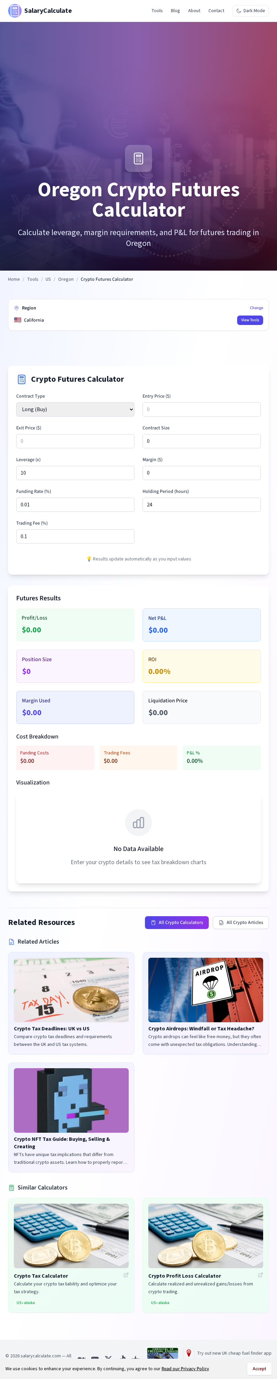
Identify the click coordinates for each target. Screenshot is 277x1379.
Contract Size (156, 428)
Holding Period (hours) (166, 491)
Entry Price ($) (157, 396)
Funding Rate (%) (33, 491)
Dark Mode (254, 10)
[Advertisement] (138, 94)
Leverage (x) (28, 459)
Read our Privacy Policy (185, 1368)
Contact (216, 10)
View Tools (250, 320)
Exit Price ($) (28, 428)
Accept (259, 1368)
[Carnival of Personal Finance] (162, 1353)
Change (256, 308)
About (194, 10)
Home (14, 279)
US (48, 279)
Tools (157, 10)
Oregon (66, 279)
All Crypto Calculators (181, 922)
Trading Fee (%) (32, 523)
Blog (175, 10)
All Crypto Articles (245, 922)
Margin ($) (152, 459)
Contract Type (30, 396)
